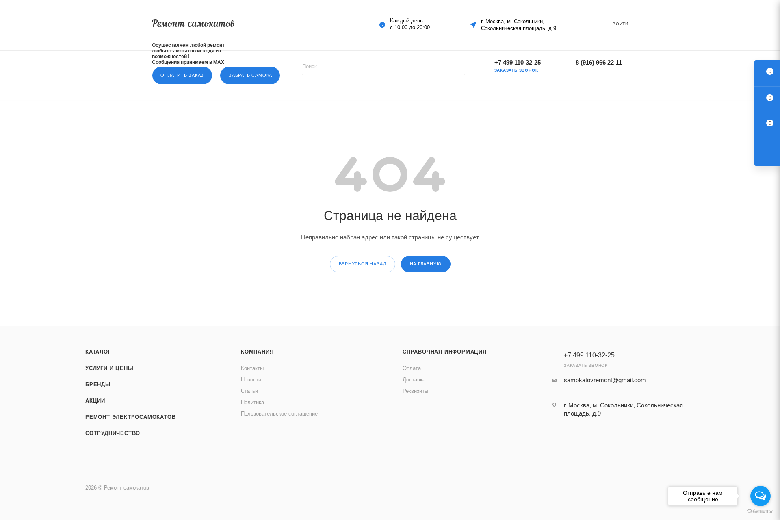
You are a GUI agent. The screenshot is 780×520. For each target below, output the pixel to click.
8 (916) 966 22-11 (599, 62)
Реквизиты (415, 391)
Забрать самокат (252, 75)
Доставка (414, 379)
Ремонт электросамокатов (130, 417)
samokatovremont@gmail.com (605, 379)
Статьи (249, 391)
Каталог (98, 352)
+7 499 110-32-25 (517, 62)
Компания (257, 352)
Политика (252, 402)
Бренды (98, 384)
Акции (95, 401)
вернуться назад (362, 263)
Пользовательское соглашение (279, 414)
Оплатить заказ (182, 75)
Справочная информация (445, 352)
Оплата (412, 368)
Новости (251, 379)
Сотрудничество (112, 433)
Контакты (252, 368)
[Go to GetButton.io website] (761, 511)
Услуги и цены (109, 368)
